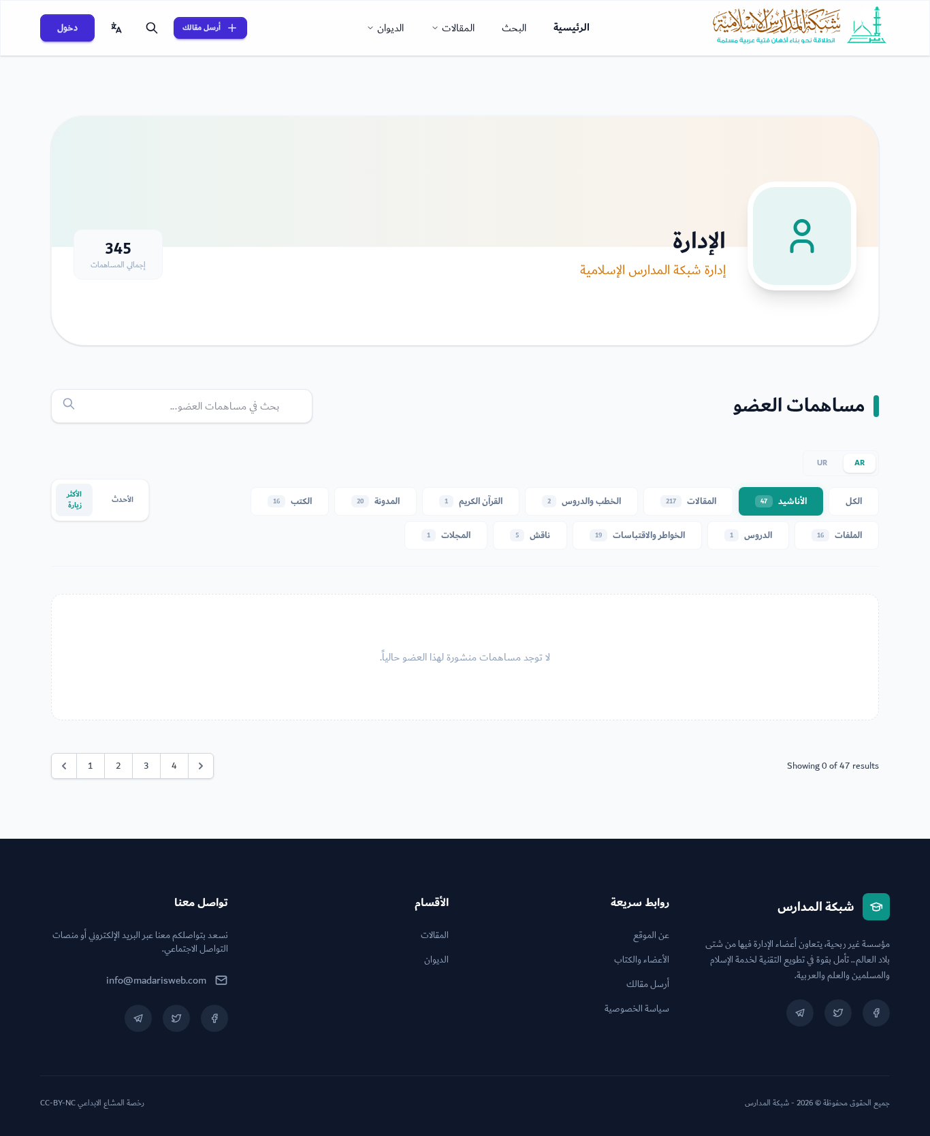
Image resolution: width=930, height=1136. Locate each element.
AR (859, 463)
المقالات (458, 28)
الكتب (292, 501)
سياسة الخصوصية (637, 1008)
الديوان (390, 28)
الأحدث (122, 499)
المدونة (378, 501)
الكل (854, 501)
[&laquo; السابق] (64, 766)
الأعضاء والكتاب (641, 959)
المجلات (448, 535)
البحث (514, 28)
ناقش (532, 535)
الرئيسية (572, 27)
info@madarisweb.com (156, 980)
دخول (67, 28)
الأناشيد (783, 501)
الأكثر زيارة (74, 499)
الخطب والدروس (584, 501)
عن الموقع (651, 935)
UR (822, 463)
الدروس (751, 535)
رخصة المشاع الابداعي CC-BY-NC (92, 1103)
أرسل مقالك (201, 27)
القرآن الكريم (473, 501)
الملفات (839, 535)
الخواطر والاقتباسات (640, 535)
